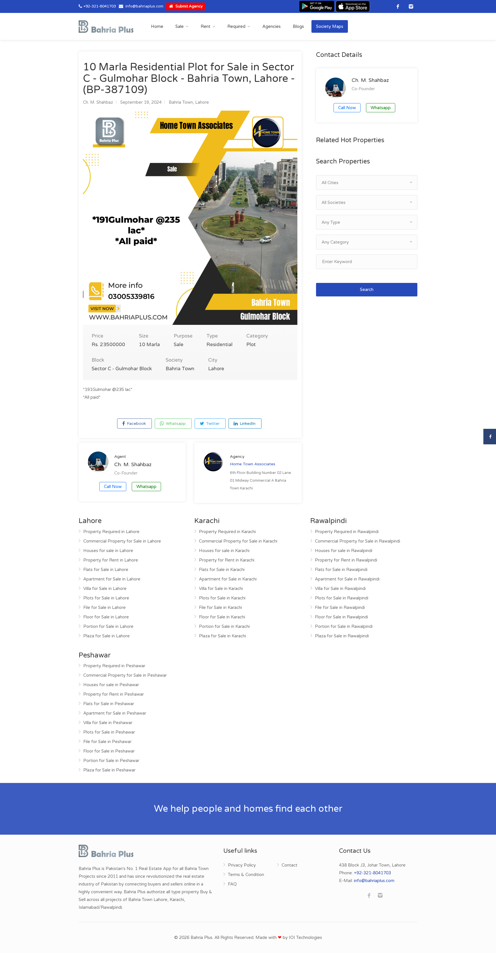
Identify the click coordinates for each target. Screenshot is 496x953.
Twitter (212, 423)
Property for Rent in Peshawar (113, 694)
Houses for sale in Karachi (224, 550)
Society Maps (329, 26)
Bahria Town (181, 102)
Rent (205, 26)
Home (157, 26)
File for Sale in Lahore (104, 607)
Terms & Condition (246, 874)
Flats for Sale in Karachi (222, 569)
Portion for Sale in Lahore (108, 626)
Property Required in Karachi (227, 531)
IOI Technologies (305, 937)
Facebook (136, 423)
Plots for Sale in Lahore (106, 598)
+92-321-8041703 (100, 6)
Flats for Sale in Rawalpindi (341, 569)
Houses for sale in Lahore (108, 550)
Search (366, 289)
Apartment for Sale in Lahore (111, 579)
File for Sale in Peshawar (107, 741)
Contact (289, 865)
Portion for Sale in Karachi (224, 626)
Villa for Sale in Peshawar (107, 722)
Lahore (202, 102)
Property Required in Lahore (111, 531)
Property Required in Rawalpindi (347, 531)
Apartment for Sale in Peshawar (114, 713)
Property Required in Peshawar (114, 665)
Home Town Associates (252, 464)
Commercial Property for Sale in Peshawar (125, 675)
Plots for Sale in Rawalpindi (341, 598)
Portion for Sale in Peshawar (111, 760)
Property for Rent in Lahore (110, 560)
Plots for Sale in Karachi (222, 598)
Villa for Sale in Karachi (221, 588)
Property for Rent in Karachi (226, 560)
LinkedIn (247, 423)
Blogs (298, 26)
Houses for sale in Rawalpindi (343, 550)
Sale (179, 26)
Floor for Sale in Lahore (106, 617)
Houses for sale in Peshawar (111, 684)
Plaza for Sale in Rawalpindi (342, 635)
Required (236, 26)
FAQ (232, 884)
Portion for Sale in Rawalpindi (344, 626)
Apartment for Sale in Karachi (228, 579)
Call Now (113, 486)
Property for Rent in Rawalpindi (346, 560)
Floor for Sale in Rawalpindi (341, 617)
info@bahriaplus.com (144, 6)
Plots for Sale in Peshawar (109, 732)
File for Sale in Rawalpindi (340, 607)
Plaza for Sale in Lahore (106, 635)
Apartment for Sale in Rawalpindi (347, 579)
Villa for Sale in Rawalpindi (340, 588)
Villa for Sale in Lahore (105, 588)
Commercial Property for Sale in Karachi (238, 541)
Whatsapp (175, 423)
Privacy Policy (242, 865)
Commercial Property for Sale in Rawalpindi (357, 541)
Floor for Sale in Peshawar (109, 751)
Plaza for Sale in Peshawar (109, 770)
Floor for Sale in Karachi (222, 617)
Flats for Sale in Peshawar (108, 703)
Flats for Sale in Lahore (105, 569)
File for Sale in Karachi (220, 607)
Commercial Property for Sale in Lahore (122, 541)
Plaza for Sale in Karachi (222, 635)
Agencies (271, 26)
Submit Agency (189, 6)
